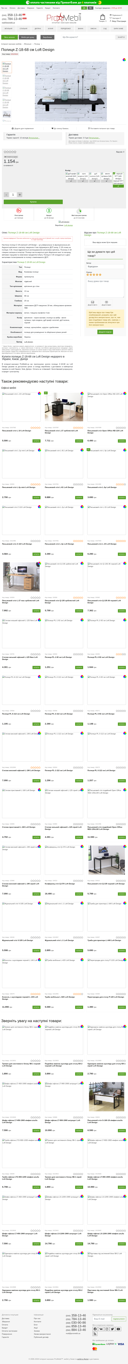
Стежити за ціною (11, 157)
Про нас (4, 8)
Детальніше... (34, 138)
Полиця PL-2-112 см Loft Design (59, 714)
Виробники (47, 37)
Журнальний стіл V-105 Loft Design (17, 940)
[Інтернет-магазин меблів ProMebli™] (64, 17)
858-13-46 (76, 1326)
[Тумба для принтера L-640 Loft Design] (107, 916)
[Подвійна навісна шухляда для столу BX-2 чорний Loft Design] (64, 1040)
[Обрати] (71, 181)
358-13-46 (13, 15)
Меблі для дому (27, 37)
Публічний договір (41, 1337)
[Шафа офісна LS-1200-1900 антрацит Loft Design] (64, 1210)
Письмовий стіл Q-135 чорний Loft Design (106, 884)
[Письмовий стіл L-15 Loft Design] (107, 520)
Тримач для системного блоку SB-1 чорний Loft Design (21, 1065)
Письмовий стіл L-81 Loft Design (59, 487)
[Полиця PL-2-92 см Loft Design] (107, 633)
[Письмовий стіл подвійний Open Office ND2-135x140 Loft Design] (107, 803)
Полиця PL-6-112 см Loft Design (16, 714)
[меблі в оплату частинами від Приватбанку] (64, 2)
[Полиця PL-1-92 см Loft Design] (64, 633)
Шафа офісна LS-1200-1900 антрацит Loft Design (63, 1235)
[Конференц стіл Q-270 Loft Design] (64, 860)
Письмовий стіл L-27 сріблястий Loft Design (61, 432)
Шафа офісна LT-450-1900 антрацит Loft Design (19, 1235)
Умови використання (42, 1334)
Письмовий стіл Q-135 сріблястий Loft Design (62, 602)
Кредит (47, 8)
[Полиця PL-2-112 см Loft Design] (64, 690)
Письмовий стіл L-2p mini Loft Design (18, 487)
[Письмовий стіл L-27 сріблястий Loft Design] (64, 407)
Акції (36, 1328)
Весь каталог (9, 37)
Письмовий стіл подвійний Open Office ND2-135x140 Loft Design (105, 828)
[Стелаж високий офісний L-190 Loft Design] (21, 746)
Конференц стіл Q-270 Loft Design (60, 884)
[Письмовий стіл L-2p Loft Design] (64, 520)
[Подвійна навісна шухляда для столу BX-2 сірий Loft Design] (64, 1266)
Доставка (21, 8)
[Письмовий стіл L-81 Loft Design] (64, 463)
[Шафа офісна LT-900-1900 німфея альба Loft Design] (107, 1153)
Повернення (7, 1334)
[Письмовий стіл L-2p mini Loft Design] (21, 463)
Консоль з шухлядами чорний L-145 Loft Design (20, 998)
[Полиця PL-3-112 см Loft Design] (107, 746)
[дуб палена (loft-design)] (94, 179)
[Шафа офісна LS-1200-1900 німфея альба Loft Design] (107, 1210)
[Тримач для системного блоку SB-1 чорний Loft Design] (21, 1040)
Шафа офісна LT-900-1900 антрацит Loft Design (62, 1121)
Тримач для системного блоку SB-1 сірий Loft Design (63, 1178)
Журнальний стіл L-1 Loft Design (59, 940)
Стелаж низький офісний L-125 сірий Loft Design (63, 828)
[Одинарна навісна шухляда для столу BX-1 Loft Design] (21, 1266)
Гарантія (39, 8)
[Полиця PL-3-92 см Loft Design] (107, 690)
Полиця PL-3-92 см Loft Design (101, 714)
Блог (36, 1325)
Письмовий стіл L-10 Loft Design (16, 431)
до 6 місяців (19, 217)
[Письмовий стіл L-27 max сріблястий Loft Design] (21, 577)
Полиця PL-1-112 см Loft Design (59, 770)
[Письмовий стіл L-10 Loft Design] (21, 407)
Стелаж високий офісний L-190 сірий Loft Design (20, 885)
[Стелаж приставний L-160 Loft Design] (21, 803)
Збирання (30, 8)
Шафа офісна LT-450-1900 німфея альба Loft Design (19, 1121)
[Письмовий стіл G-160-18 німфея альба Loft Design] (107, 1096)
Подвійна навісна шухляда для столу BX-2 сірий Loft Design (63, 1291)
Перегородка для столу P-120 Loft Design (106, 997)
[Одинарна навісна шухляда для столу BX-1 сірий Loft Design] (107, 1040)
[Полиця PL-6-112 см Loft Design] (21, 690)
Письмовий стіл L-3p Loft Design (102, 487)
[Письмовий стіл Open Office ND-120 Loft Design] (107, 407)
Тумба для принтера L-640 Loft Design (104, 940)
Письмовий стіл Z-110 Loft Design (17, 544)
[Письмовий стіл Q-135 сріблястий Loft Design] (64, 577)
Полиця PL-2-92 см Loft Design (101, 657)
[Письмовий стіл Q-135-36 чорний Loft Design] (107, 577)
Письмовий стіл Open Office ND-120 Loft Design (105, 432)
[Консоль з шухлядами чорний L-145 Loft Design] (21, 973)
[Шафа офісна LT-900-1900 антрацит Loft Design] (64, 1096)
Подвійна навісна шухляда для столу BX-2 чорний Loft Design (63, 1065)
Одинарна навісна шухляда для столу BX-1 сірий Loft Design (107, 1065)
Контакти (56, 8)
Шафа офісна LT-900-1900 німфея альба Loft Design (105, 1178)
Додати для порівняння (24, 128)
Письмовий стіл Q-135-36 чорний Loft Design (104, 602)
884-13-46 (76, 1330)
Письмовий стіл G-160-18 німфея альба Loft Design (105, 1121)
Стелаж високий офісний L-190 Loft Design (21, 770)
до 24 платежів (79, 217)
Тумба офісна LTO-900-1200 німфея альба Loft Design (20, 1178)
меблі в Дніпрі (82, 1359)
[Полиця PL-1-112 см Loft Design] (64, 746)
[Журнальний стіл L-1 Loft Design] (64, 916)
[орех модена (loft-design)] (83, 179)
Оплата (12, 8)
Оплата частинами (9, 1331)
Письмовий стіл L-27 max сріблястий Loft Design (20, 602)
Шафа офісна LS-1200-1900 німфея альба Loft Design (106, 1235)
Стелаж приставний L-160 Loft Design (18, 827)
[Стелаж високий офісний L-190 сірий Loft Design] (21, 860)
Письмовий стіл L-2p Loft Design (59, 544)
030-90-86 (76, 1322)
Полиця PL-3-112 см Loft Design (101, 770)
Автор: (89, 263)
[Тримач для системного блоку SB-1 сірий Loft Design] (64, 1153)
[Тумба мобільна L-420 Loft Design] (64, 973)
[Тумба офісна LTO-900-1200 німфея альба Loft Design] (21, 1153)
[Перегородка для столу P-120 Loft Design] (107, 973)
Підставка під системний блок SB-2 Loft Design (105, 1291)
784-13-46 (14, 19)
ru (90, 8)
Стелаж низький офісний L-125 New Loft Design (20, 658)
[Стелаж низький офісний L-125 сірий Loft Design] (64, 803)
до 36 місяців (49, 217)
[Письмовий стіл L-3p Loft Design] (107, 463)
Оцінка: (89, 272)
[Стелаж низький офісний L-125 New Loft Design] (21, 633)
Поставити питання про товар (102, 128)
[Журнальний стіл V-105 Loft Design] (21, 916)
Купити (36, 441)
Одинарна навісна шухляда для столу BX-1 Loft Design (21, 1291)
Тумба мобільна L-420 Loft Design (60, 997)
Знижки (37, 1331)
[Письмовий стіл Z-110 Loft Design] (21, 520)
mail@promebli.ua (8, 23)
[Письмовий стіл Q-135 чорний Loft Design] (107, 860)
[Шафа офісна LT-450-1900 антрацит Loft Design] (21, 1210)
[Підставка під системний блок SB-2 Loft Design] (107, 1266)
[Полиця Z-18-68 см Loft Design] (7, 67)
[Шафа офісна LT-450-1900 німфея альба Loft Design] (21, 1096)
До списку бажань (61, 128)
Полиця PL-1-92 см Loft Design (58, 657)
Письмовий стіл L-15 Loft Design (102, 544)
